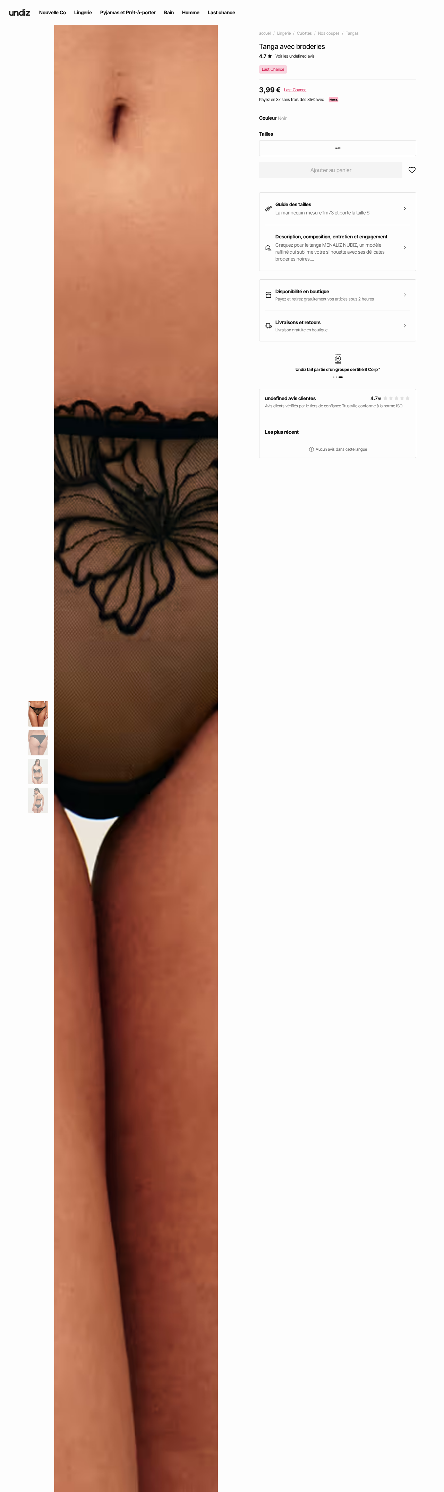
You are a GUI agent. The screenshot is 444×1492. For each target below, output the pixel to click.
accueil (265, 33)
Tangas (352, 33)
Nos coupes (329, 33)
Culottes (304, 33)
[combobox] (337, 148)
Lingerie (284, 33)
